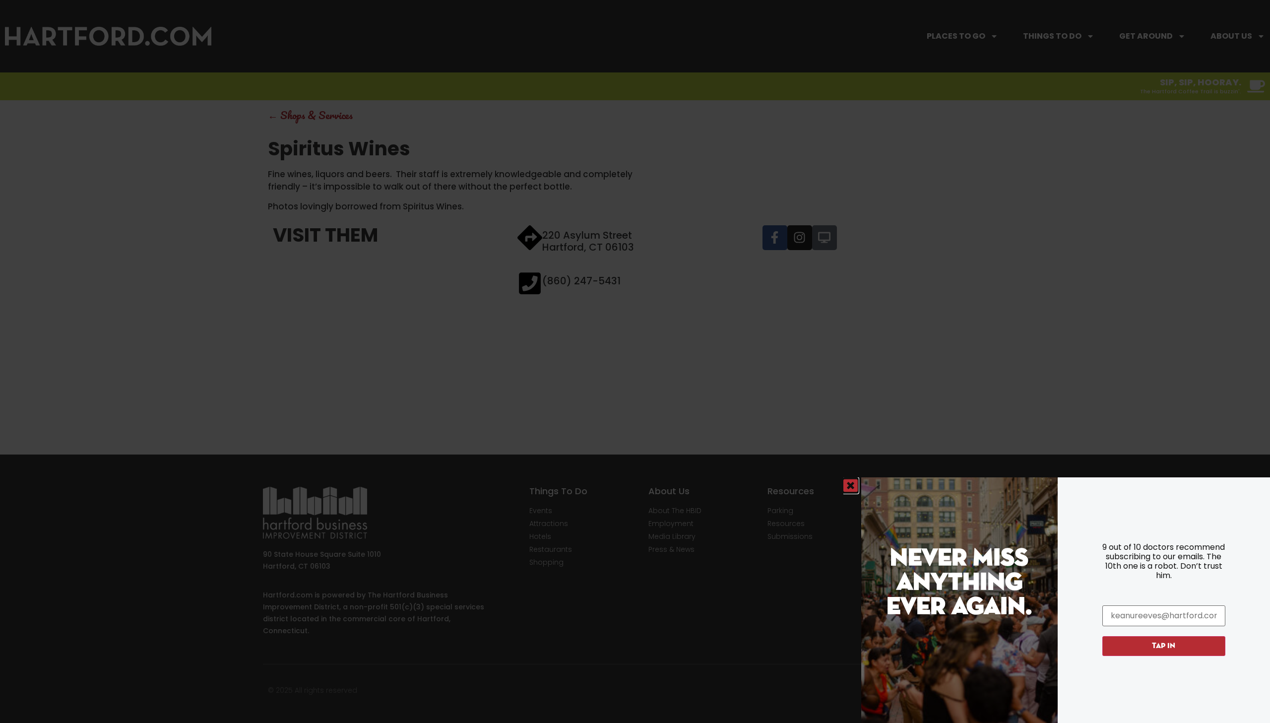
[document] (635, 361)
